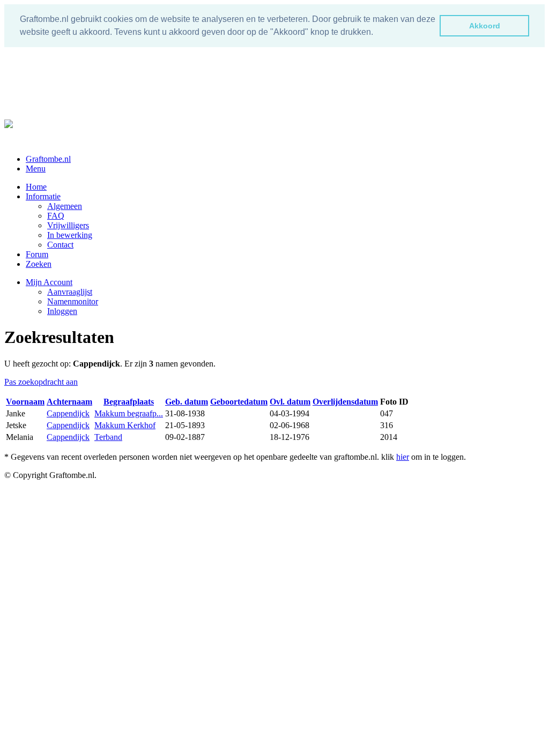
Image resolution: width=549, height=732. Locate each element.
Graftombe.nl (48, 158)
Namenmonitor (72, 301)
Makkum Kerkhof (124, 425)
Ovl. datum (290, 401)
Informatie (43, 196)
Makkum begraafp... (128, 413)
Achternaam (69, 401)
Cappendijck (68, 413)
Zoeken (38, 263)
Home (36, 186)
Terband (108, 437)
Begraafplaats (128, 401)
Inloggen (62, 311)
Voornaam (25, 401)
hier (402, 456)
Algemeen (64, 206)
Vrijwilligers (68, 225)
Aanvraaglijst (69, 291)
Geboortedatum (239, 401)
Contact (60, 244)
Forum (37, 254)
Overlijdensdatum (345, 401)
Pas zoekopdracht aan (41, 381)
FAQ (55, 215)
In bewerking (69, 235)
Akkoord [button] (484, 25)
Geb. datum (186, 401)
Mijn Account (49, 282)
